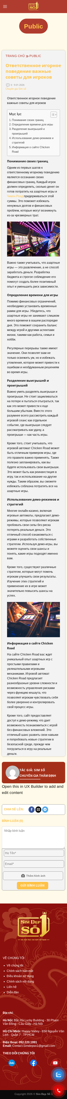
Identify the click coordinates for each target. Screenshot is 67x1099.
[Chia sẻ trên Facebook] (31, 809)
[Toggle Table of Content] (52, 114)
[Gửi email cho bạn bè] (38, 809)
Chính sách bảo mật (20, 970)
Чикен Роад (15, 196)
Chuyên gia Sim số (16, 88)
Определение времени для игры (32, 124)
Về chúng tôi (15, 965)
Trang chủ (15, 56)
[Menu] (5, 6)
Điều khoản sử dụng (20, 976)
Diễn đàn (13, 992)
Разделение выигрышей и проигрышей (28, 131)
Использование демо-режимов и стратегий (32, 140)
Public (35, 56)
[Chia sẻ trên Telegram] (45, 809)
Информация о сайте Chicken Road (31, 149)
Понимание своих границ (28, 120)
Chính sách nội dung (20, 981)
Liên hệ (12, 986)
